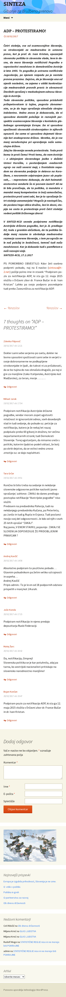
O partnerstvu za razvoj (16, 897)
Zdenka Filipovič (12, 341)
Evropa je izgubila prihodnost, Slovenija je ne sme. (30, 881)
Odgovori (12, 386)
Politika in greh (11, 892)
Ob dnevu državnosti (14, 903)
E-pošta (9, 794)
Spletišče (9, 801)
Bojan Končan (10, 691)
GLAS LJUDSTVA (28, 931)
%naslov (12, 308)
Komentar (11, 762)
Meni (7, 17)
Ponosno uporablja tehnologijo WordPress (26, 989)
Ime (7, 786)
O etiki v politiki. (12, 886)
